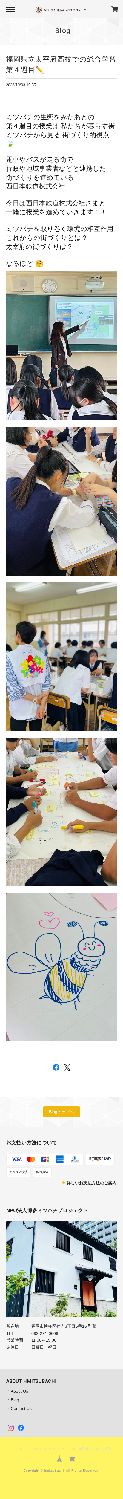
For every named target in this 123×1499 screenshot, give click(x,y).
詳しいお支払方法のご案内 (92, 1182)
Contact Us (21, 1408)
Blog (15, 1399)
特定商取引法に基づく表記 (91, 1449)
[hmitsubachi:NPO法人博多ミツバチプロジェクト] (61, 1269)
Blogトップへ (61, 1111)
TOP (21, 1449)
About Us (19, 1391)
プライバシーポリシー (48, 1449)
